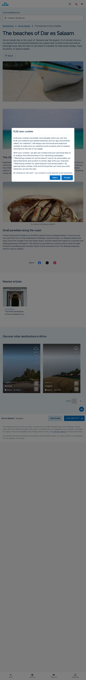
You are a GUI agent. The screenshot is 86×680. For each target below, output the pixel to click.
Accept (67, 177)
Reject (55, 177)
